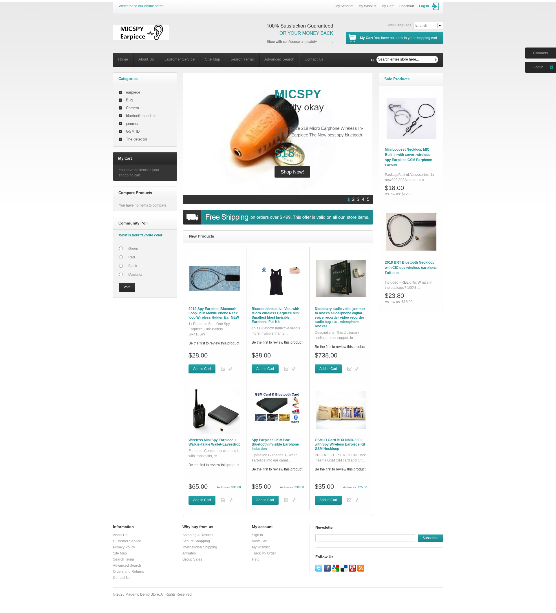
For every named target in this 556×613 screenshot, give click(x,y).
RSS (360, 568)
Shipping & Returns (197, 535)
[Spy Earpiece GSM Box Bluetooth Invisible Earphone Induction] (278, 409)
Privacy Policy (124, 547)
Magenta (135, 275)
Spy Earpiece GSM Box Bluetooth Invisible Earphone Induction (275, 444)
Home (123, 59)
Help (255, 559)
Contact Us (314, 59)
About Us (146, 59)
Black (132, 266)
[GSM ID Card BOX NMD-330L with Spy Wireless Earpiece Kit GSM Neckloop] (341, 409)
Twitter (318, 568)
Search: (372, 60)
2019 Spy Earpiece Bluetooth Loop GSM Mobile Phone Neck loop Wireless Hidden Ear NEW (214, 313)
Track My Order (264, 553)
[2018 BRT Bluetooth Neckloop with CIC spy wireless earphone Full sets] (411, 231)
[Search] (436, 59)
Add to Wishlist (223, 369)
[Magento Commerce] (141, 32)
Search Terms (242, 59)
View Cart (259, 541)
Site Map (212, 59)
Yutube (352, 568)
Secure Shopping (196, 541)
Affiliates (189, 553)
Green (133, 249)
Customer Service (179, 59)
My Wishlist (367, 6)
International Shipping (199, 547)
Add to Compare (230, 369)
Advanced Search (279, 59)
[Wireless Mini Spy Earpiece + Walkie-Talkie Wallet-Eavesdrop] (214, 409)
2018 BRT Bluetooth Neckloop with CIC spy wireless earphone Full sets (411, 267)
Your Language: (399, 25)
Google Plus (335, 568)
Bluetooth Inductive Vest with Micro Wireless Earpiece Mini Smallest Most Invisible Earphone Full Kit (275, 315)
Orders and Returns (128, 572)
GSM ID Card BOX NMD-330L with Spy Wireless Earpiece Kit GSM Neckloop (340, 444)
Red (131, 257)
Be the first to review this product (214, 343)
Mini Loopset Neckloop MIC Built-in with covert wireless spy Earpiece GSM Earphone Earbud (408, 157)
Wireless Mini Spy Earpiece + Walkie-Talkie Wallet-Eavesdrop (214, 442)
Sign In (257, 535)
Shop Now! (292, 172)
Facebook (327, 568)
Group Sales (192, 559)
